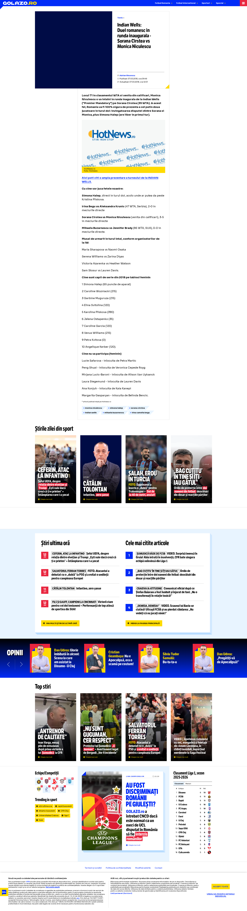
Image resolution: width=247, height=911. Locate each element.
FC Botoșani (184, 844)
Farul (181, 816)
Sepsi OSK (183, 828)
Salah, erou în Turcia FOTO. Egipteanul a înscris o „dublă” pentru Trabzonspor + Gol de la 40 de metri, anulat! (146, 469)
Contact (158, 868)
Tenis (120, 18)
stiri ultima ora (45, 806)
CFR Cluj (64, 811)
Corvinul (182, 812)
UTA (180, 848)
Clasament (178, 784)
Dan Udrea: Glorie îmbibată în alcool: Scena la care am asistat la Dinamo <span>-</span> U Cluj (57, 658)
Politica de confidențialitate (118, 868)
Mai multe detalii (53, 887)
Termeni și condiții (93, 868)
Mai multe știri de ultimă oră (61, 623)
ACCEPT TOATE (220, 886)
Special (219, 3)
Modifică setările (143, 868)
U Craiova (183, 804)
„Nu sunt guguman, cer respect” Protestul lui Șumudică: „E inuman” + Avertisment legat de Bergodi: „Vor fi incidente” (100, 727)
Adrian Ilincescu (127, 75)
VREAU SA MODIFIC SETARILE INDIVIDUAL (221, 895)
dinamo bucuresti (47, 811)
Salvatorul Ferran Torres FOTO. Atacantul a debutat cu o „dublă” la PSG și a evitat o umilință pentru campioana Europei (80, 574)
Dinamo (182, 792)
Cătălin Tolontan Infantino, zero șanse (100, 469)
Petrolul (182, 824)
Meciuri (188, 784)
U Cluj (181, 820)
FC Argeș (183, 808)
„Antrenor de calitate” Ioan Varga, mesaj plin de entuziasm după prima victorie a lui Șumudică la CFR (55, 727)
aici (78, 898)
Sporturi (206, 3)
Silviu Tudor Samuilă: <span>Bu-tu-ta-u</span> (165, 658)
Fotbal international (186, 3)
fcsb (41, 820)
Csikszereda (184, 852)
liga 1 (66, 815)
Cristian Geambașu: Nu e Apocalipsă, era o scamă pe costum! (111, 658)
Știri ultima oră (55, 543)
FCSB (181, 796)
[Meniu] (243, 3)
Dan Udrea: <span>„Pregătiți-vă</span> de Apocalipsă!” (220, 658)
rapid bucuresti (65, 806)
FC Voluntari (184, 840)
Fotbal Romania (162, 3)
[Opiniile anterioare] (9, 664)
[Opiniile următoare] (21, 664)
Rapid (181, 800)
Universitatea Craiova (48, 815)
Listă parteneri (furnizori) (121, 893)
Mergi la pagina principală (145, 623)
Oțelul (181, 836)
